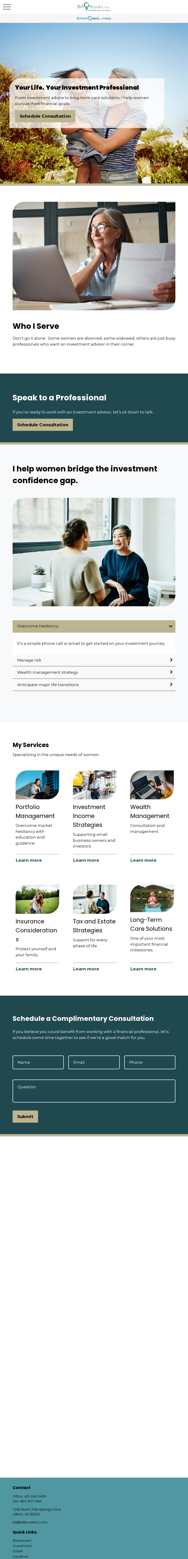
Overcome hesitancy (37, 626)
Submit (25, 1116)
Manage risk (29, 660)
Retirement (22, 1541)
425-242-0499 (35, 1496)
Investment (22, 1546)
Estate (18, 1551)
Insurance (20, 1556)
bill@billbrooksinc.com (30, 1522)
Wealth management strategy (47, 672)
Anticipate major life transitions (48, 684)
